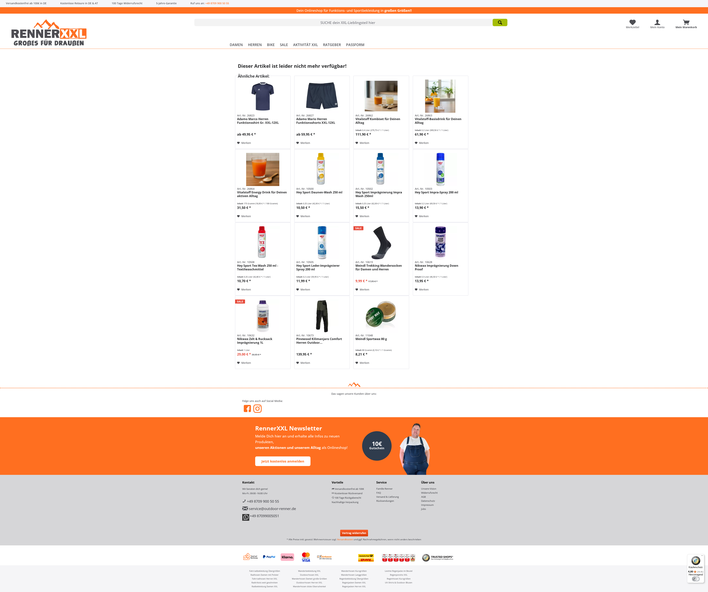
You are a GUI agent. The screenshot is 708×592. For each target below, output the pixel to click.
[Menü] (702, 556)
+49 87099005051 (264, 515)
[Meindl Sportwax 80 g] (381, 316)
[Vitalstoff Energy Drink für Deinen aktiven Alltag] (263, 169)
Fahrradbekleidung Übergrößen (264, 571)
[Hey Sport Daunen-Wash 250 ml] (322, 169)
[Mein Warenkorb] (687, 21)
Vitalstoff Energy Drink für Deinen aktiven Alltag (262, 194)
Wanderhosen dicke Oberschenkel (309, 586)
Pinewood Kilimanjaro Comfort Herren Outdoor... (319, 340)
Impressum (427, 505)
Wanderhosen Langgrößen (354, 574)
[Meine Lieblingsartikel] (633, 21)
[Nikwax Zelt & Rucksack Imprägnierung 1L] (263, 316)
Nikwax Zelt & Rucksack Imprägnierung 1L (254, 340)
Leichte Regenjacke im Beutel (398, 571)
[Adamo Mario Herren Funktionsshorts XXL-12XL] (322, 96)
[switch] (696, 579)
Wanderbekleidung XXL (309, 571)
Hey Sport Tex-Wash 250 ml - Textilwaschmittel (257, 267)
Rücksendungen (385, 500)
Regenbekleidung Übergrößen (353, 578)
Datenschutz (428, 500)
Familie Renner (384, 488)
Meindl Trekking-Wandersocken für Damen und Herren (378, 267)
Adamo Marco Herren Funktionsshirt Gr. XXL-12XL (258, 121)
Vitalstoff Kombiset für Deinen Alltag (377, 121)
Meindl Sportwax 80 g (371, 339)
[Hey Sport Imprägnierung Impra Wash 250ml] (381, 169)
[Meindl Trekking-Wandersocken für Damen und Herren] (381, 242)
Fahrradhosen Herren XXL (264, 578)
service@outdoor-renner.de (272, 508)
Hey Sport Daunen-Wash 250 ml (319, 192)
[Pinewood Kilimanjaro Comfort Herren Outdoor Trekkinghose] (322, 316)
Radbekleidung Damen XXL (265, 586)
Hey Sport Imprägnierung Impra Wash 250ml (378, 194)
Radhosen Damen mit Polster (265, 574)
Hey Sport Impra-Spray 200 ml (436, 192)
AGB (423, 496)
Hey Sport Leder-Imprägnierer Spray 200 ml (318, 267)
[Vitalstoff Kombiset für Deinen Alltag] (381, 96)
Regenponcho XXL (398, 574)
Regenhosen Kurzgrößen (399, 578)
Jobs (423, 509)
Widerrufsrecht (429, 492)
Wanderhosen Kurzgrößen (354, 571)
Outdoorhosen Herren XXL (309, 582)
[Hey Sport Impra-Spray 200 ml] (440, 169)
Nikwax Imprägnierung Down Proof (436, 267)
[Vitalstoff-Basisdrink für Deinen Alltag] (440, 96)
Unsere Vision (428, 488)
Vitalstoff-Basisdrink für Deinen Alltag (438, 121)
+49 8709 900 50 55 (217, 3)
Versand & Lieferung (387, 496)
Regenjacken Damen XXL (354, 582)
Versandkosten (345, 539)
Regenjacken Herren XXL (354, 586)
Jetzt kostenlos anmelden (282, 461)
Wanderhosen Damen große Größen (309, 578)
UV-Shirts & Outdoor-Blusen (398, 582)
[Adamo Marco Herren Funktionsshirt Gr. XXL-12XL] (263, 96)
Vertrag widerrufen (354, 533)
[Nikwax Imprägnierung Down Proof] (440, 242)
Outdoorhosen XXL (309, 574)
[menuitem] (351, 22)
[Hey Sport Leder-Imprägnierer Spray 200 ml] (322, 242)
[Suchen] (500, 22)
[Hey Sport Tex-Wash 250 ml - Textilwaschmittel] (263, 242)
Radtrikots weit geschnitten (264, 582)
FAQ (378, 492)
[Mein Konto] (658, 21)
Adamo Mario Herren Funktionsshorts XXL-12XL (315, 121)
